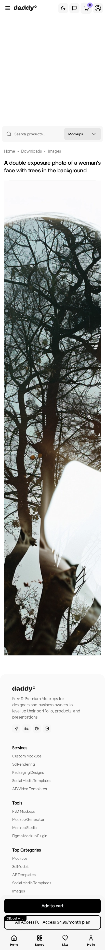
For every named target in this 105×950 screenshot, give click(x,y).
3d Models (20, 866)
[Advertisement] (52, 70)
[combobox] (82, 134)
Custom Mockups (27, 756)
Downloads (31, 151)
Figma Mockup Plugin (29, 835)
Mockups (19, 858)
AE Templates (23, 874)
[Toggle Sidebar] (8, 8)
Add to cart (53, 906)
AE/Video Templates (29, 788)
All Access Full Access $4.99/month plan (48, 921)
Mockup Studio (24, 827)
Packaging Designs (28, 772)
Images (54, 151)
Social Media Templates (31, 780)
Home (9, 151)
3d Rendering (23, 764)
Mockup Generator (28, 819)
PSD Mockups (23, 811)
